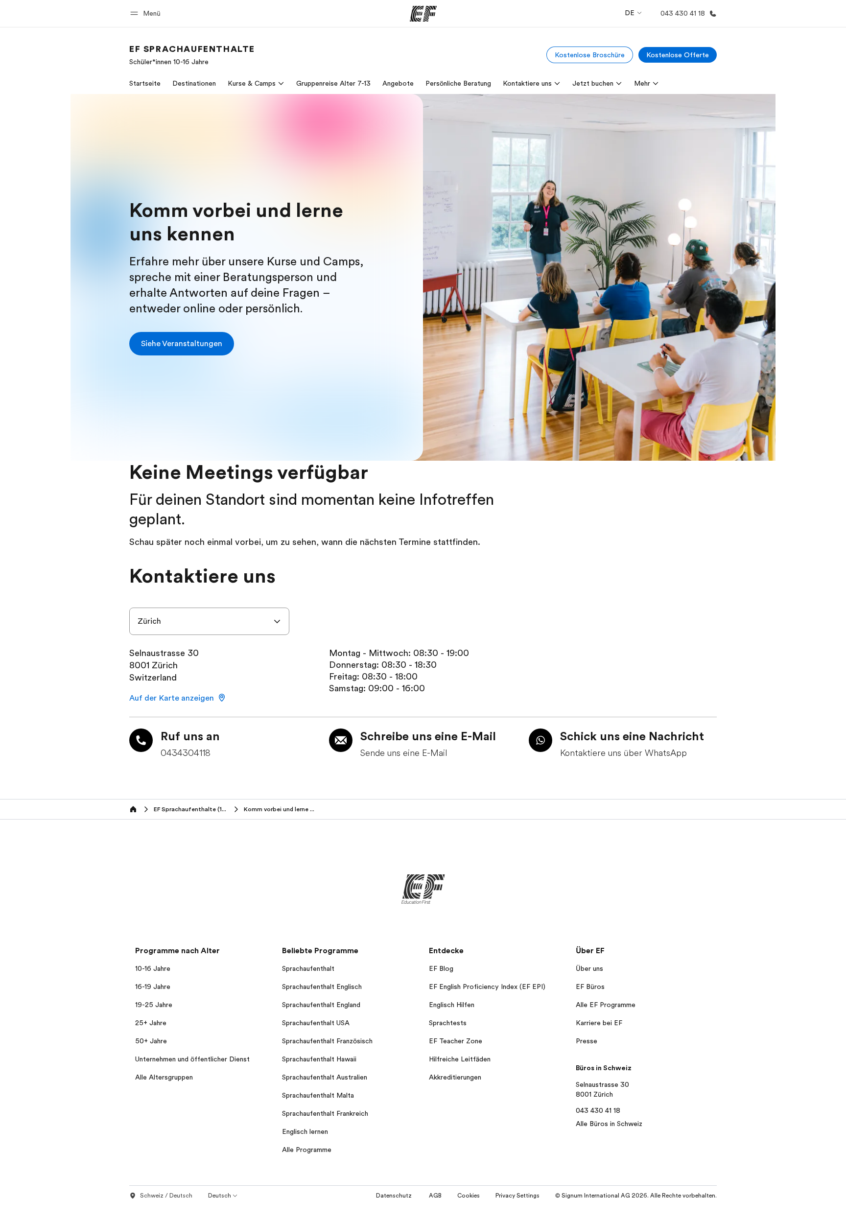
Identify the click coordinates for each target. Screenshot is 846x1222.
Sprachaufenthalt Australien (324, 1077)
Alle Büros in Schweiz (609, 1124)
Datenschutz (394, 1195)
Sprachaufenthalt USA (316, 1023)
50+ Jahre (151, 1041)
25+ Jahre (150, 1023)
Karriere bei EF (599, 1023)
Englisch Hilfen (451, 1005)
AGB (435, 1195)
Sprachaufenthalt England (321, 1005)
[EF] (423, 14)
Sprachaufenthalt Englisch (322, 986)
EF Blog (441, 968)
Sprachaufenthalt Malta (318, 1095)
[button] (146, 13)
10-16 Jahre (152, 968)
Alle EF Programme (605, 1005)
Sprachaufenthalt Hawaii (319, 1059)
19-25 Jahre (153, 1005)
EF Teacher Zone (455, 1041)
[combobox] (209, 621)
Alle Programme (306, 1149)
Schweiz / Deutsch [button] (166, 1195)
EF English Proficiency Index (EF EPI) (487, 986)
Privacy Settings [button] (517, 1195)
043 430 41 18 (598, 1110)
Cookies (468, 1195)
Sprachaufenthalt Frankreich (325, 1113)
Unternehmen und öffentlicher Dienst (192, 1059)
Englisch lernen (305, 1131)
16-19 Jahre (152, 986)
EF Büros (590, 986)
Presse (586, 1041)
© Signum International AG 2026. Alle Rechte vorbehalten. (636, 1195)
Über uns (589, 968)
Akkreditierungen (455, 1077)
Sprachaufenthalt (308, 968)
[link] (192, 55)
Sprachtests (448, 1023)
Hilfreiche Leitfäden (460, 1059)
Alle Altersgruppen (164, 1077)
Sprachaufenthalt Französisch (327, 1041)
